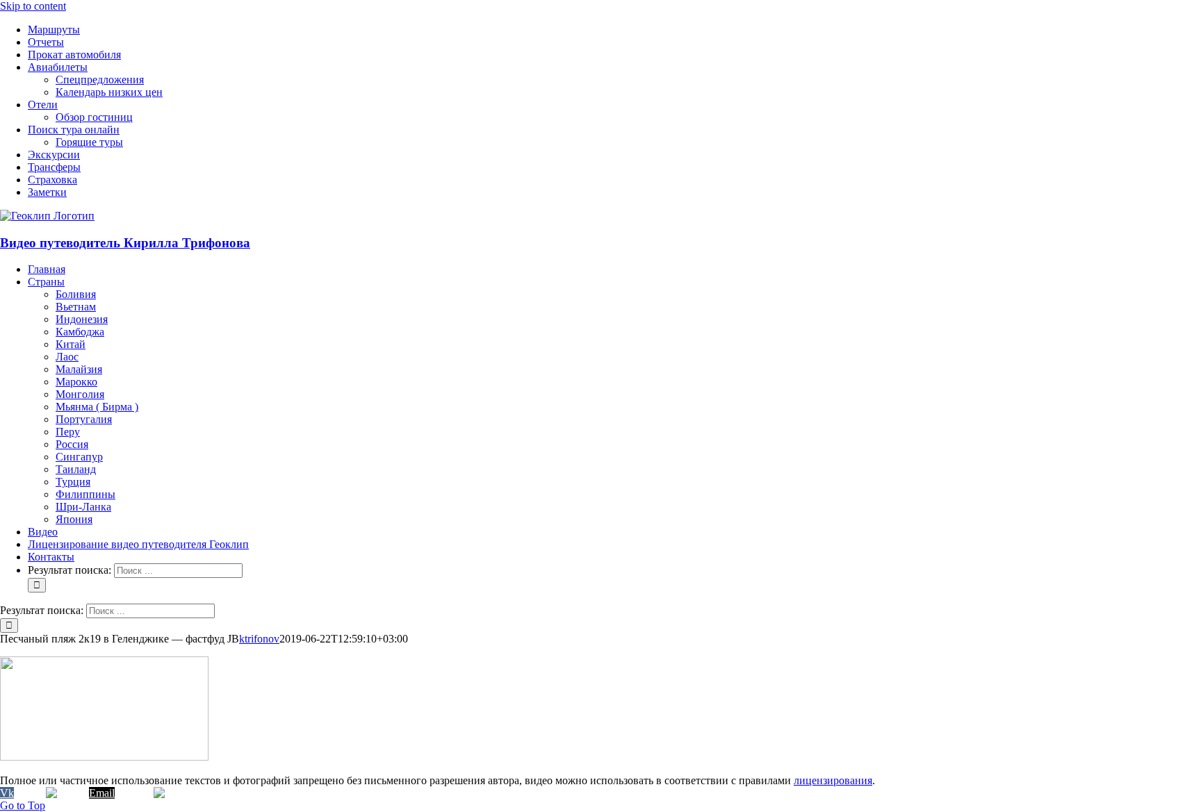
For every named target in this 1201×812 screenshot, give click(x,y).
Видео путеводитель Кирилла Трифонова (125, 242)
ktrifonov (259, 639)
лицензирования (833, 780)
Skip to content (33, 6)
